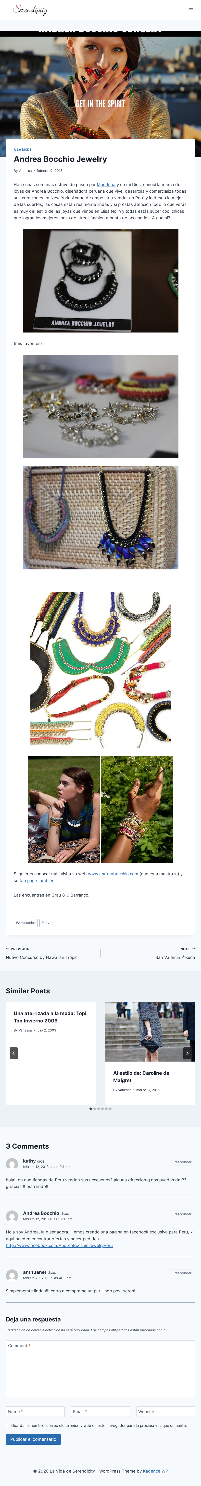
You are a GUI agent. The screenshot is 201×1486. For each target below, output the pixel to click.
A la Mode (22, 149)
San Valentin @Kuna (175, 953)
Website (146, 1411)
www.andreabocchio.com (113, 873)
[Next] (187, 1053)
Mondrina (106, 184)
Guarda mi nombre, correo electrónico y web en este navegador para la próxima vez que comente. (99, 1425)
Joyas (47, 923)
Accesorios (26, 923)
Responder (182, 1162)
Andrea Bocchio (41, 1213)
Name (15, 1411)
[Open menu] (190, 9)
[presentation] (150, 1032)
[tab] (90, 1109)
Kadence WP (155, 1471)
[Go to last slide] (14, 1053)
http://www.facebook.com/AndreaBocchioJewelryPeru (59, 1245)
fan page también (37, 880)
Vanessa (25, 171)
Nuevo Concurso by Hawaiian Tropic (41, 953)
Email (80, 1411)
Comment (19, 1345)
